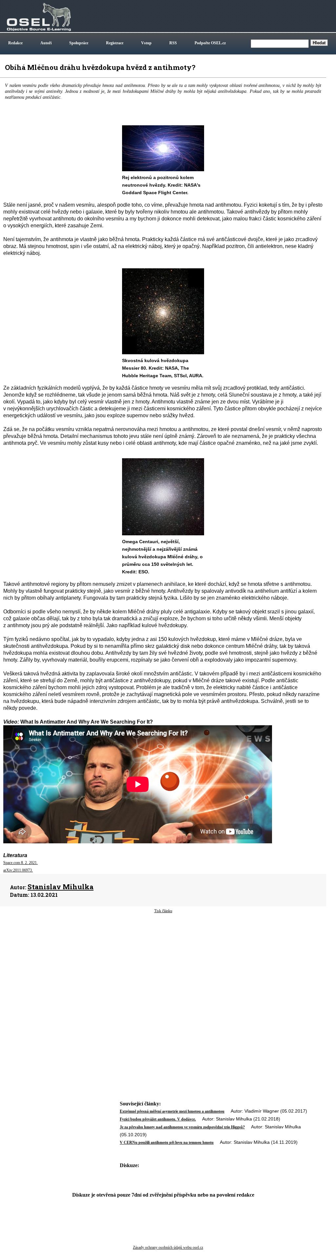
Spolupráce (78, 43)
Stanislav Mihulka (61, 886)
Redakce (15, 43)
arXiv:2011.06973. (18, 870)
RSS (173, 43)
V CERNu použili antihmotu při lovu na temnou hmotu (167, 1142)
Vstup (146, 43)
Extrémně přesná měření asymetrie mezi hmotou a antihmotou (172, 1111)
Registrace (114, 43)
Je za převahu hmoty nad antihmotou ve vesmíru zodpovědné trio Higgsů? (182, 1127)
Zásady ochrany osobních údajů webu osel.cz (168, 1247)
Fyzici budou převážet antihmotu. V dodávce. (158, 1119)
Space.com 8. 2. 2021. (20, 862)
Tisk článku (163, 911)
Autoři (46, 43)
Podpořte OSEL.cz (210, 43)
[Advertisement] (163, 966)
